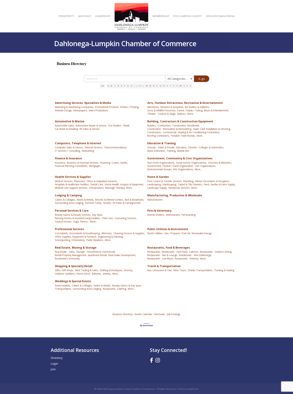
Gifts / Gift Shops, (64, 270)
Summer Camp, (93, 202)
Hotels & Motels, (85, 199)
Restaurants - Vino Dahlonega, (195, 255)
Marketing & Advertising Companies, (74, 107)
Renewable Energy (202, 233)
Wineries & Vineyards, (172, 107)
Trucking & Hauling (224, 270)
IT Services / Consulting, (68, 150)
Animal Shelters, (156, 214)
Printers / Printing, (129, 107)
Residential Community (67, 258)
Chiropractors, (96, 187)
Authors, (181, 113)
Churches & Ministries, (220, 162)
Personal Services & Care (72, 210)
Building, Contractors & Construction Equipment (180, 121)
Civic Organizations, (205, 165)
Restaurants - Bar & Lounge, (162, 255)
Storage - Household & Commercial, (95, 251)
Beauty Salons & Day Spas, (127, 285)
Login (54, 363)
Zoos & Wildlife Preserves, (161, 110)
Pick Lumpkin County (187, 16)
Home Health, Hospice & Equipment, (124, 184)
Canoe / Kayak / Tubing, (190, 110)
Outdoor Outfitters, (65, 273)
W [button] (180, 86)
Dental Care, (97, 184)
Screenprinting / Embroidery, (70, 240)
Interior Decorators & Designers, (212, 181)
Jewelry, (107, 273)
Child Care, (107, 218)
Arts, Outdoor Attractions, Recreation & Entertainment (185, 103)
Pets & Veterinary (159, 210)
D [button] (118, 86)
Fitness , (84, 221)
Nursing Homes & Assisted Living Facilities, (78, 218)
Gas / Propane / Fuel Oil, (177, 233)
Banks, (124, 162)
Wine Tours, (180, 270)
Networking (88, 150)
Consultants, (61, 233)
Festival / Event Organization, (178, 165)
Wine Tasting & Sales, (87, 270)
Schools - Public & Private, (161, 147)
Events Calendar (143, 314)
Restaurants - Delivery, (187, 258)
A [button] (108, 86)
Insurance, (60, 162)
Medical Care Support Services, (71, 187)
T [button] (170, 86)
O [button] (153, 86)
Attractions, (153, 107)
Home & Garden (158, 177)
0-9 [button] (102, 86)
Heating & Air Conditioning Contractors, (199, 132)
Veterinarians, (173, 214)
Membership (160, 16)
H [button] (131, 86)
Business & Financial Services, (83, 162)
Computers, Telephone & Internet (78, 143)
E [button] (121, 86)
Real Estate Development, (122, 255)
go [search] (203, 79)
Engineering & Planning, (110, 236)
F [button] (124, 86)
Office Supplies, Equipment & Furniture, (76, 236)
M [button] (147, 86)
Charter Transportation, (200, 270)
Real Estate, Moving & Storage (75, 247)
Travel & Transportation (164, 266)
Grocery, (128, 270)
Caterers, (194, 251)
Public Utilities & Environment (167, 229)
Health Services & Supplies (73, 177)
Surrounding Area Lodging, (69, 202)
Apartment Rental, (97, 255)
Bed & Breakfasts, (134, 199)
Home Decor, (83, 273)
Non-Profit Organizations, (161, 162)
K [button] (140, 86)
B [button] (111, 86)
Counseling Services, (125, 218)
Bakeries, (97, 273)
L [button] (143, 86)
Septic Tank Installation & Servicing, (212, 128)
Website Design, (63, 110)
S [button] (167, 86)
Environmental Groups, (159, 169)
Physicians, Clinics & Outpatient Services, (96, 181)
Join (53, 369)
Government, (154, 165)
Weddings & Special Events (73, 281)
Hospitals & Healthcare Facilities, (72, 184)
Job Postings (173, 314)
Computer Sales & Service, (69, 147)
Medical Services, (64, 181)
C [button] (115, 86)
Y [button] (187, 86)
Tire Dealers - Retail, (119, 125)
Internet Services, (94, 147)
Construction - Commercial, (162, 132)
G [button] (128, 86)
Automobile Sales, (65, 125)
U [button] (173, 86)
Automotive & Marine (69, 121)
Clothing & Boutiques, (111, 270)
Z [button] (190, 86)
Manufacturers (155, 199)
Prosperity (66, 16)
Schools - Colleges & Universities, (206, 147)
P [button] (157, 86)
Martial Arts (183, 150)
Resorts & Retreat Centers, (109, 199)
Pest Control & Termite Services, (164, 181)
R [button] (163, 86)
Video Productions (98, 110)
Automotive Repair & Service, (91, 125)
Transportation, (63, 288)
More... (190, 113)
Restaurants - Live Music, (160, 258)
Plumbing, (188, 181)
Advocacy (84, 16)
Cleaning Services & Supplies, (129, 233)
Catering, (122, 288)
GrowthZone (192, 388)
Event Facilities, (63, 285)
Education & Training (161, 143)
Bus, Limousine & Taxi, (159, 270)
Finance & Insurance (68, 158)
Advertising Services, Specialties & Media (83, 103)
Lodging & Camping (68, 195)
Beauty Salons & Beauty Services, (73, 214)
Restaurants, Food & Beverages (168, 247)
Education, (181, 147)
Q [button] (160, 86)
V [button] (177, 86)
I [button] (134, 86)
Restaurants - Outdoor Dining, (216, 251)
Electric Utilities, (155, 233)
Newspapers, (80, 110)
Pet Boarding (189, 214)
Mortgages (95, 165)
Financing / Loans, (110, 162)
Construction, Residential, (186, 125)
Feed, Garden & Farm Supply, (220, 184)
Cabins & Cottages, (65, 199)
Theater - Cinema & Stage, (161, 113)
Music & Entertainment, (216, 110)
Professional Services (69, 229)
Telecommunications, (115, 147)
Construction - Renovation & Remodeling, (169, 128)
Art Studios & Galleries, (197, 107)
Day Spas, (97, 214)
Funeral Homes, (63, 221)
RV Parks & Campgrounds (127, 202)
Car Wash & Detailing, (67, 128)
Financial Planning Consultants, (71, 165)
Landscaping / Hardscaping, (162, 184)
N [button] (150, 86)
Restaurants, (154, 251)
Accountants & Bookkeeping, (84, 233)
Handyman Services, (179, 187)
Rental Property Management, (71, 255)
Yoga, (76, 221)
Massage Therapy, (115, 187)
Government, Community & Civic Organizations (179, 158)
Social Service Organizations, (191, 162)
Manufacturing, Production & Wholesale (174, 195)
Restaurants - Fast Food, (175, 251)
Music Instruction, (156, 150)
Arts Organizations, (183, 169)
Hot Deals (159, 314)
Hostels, (107, 202)
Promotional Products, (107, 107)
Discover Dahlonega (220, 16)
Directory (57, 358)
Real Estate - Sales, (65, 251)
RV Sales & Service (89, 128)
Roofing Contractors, (158, 135)
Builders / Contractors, (159, 125)
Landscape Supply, (157, 187)
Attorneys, (106, 233)
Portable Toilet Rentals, (183, 135)
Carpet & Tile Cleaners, (190, 184)
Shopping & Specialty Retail (73, 266)
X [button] (184, 86)
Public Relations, (95, 240)
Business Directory (123, 314)
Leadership (102, 16)
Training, (171, 150)
